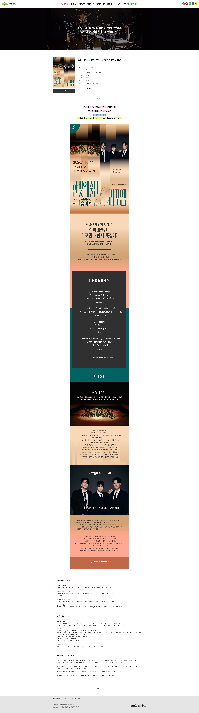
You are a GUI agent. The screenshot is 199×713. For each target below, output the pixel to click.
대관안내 (98, 3)
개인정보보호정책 (57, 698)
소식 (114, 3)
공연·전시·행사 (65, 3)
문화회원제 (133, 3)
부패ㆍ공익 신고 (76, 698)
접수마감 (63, 90)
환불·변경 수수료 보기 (62, 595)
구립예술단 (81, 3)
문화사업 (73, 3)
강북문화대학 (90, 3)
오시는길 (67, 698)
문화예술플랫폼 (107, 3)
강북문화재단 (122, 3)
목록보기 (99, 688)
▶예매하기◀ (99, 115)
